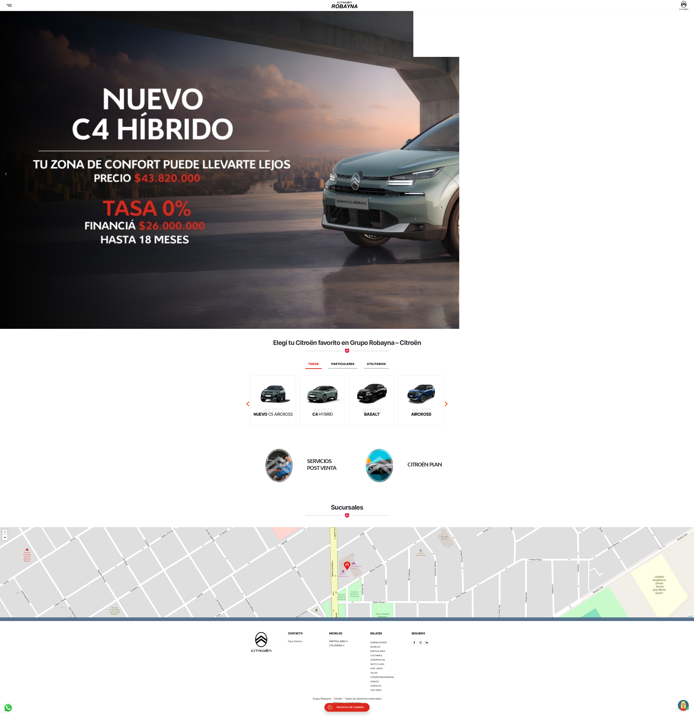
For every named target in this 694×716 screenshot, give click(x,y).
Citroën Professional (382, 677)
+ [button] (5, 532)
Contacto (375, 686)
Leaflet (690, 616)
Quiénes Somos (378, 642)
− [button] (5, 537)
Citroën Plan (377, 660)
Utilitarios (376, 364)
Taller (373, 673)
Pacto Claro (377, 664)
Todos (313, 364)
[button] (6, 174)
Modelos (375, 647)
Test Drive (376, 690)
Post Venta (376, 668)
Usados (374, 681)
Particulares (342, 364)
